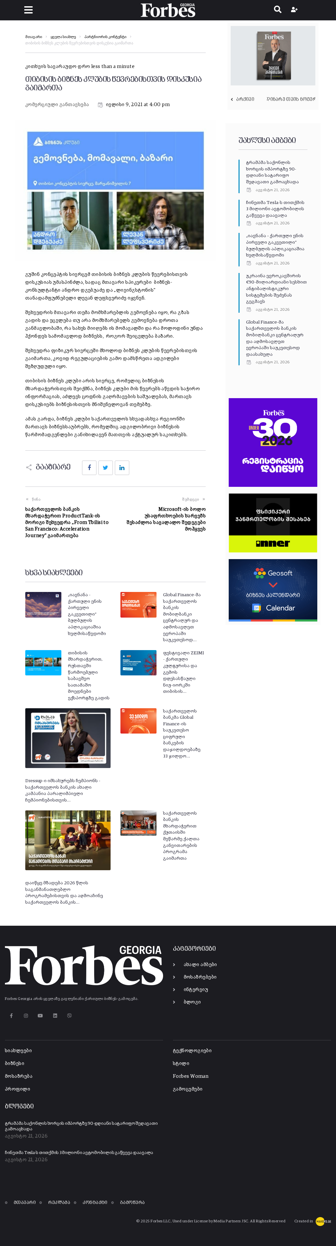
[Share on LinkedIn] (122, 468)
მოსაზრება (18, 1076)
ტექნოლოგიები (192, 1050)
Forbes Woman (190, 1076)
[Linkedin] (55, 1015)
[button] (28, 10)
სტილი (181, 1063)
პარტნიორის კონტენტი (105, 37)
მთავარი (33, 37)
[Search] (278, 10)
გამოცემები (188, 1089)
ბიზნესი (14, 1063)
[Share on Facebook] (89, 468)
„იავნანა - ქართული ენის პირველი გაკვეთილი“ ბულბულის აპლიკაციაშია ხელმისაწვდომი (87, 614)
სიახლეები (18, 1050)
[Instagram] (25, 1015)
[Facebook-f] (11, 1015)
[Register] (295, 10)
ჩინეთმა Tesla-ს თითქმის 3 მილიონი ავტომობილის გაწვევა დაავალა (275, 209)
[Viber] (69, 1015)
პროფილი (17, 1089)
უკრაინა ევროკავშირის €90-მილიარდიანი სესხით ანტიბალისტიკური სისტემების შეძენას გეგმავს (276, 289)
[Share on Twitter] (105, 468)
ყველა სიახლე (63, 37)
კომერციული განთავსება (57, 104)
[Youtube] (40, 1015)
